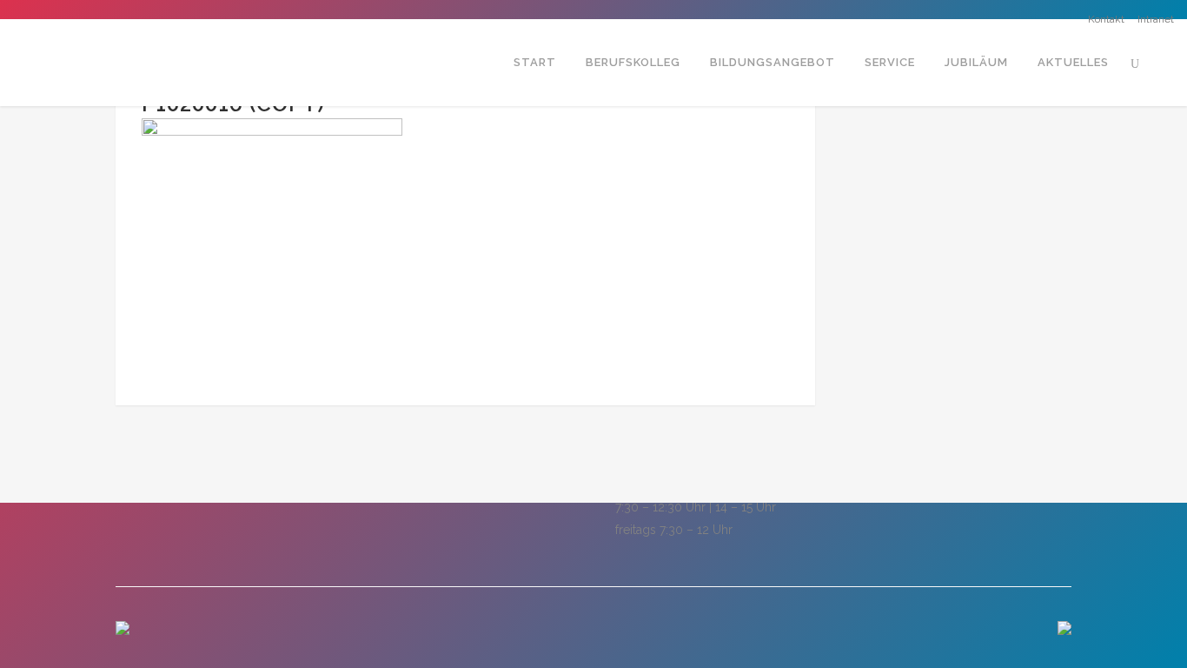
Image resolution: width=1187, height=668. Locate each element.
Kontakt (1106, 19)
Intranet (1155, 19)
